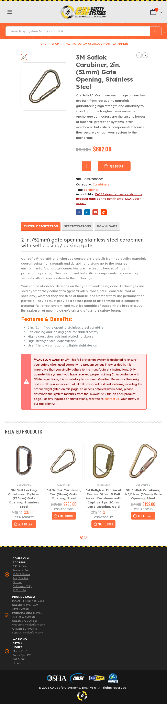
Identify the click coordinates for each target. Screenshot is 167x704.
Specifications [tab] (77, 226)
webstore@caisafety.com (28, 624)
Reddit (104, 212)
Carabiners (101, 184)
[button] (82, 537)
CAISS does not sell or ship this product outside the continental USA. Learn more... (109, 198)
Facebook (79, 212)
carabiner (91, 190)
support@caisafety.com (27, 632)
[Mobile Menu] (10, 12)
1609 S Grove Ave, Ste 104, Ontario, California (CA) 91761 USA (22, 582)
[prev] (139, 55)
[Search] (155, 31)
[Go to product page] (24, 461)
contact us (111, 399)
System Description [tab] (40, 226)
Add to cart (117, 166)
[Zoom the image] (83, 6)
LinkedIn (87, 212)
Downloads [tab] (107, 226)
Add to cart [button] (26, 524)
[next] (145, 55)
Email (95, 212)
